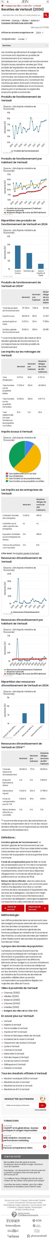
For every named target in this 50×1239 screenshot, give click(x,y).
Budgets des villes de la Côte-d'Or (21, 1011)
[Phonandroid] (37, 1236)
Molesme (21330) (12, 1000)
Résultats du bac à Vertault (17, 1082)
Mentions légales (24, 1207)
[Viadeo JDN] (37, 1230)
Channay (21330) (12, 993)
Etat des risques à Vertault (16, 1057)
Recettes (7, 45)
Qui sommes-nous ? (12, 1200)
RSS (44, 1205)
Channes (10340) (12, 1003)
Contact (11, 1203)
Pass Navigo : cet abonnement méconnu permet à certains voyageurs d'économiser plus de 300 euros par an (24, 1172)
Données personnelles (34, 1203)
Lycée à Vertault (11, 1046)
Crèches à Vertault (13, 1050)
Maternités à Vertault (14, 1054)
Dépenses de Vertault (34, 908)
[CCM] (37, 1220)
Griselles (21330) (11, 1007)
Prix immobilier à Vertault (16, 1028)
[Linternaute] (13, 1226)
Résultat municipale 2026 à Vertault (21, 1078)
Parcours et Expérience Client (17, 1147)
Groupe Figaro (37, 1207)
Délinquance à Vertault (15, 1064)
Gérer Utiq (25, 1205)
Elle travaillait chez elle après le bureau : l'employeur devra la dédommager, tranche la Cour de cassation (23, 1164)
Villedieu (25, 20)
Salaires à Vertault (12, 1025)
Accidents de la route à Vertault (19, 1039)
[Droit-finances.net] (37, 1225)
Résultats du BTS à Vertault (16, 1089)
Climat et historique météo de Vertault (22, 1036)
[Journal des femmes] (13, 1220)
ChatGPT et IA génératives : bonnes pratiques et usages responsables (20, 1128)
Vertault (37, 6)
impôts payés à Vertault (27, 553)
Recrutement (20, 1203)
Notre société (33, 1200)
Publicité (42, 1200)
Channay (16, 20)
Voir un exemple (40, 1110)
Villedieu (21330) (11, 996)
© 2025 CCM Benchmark (25, 1209)
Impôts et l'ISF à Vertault (15, 1032)
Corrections (12, 1207)
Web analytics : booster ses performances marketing (17, 1138)
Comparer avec (8, 39)
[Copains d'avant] (13, 1230)
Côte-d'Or (27, 6)
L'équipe (24, 1200)
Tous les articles (36, 1205)
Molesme (35, 20)
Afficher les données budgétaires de (17, 32)
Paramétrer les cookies (12, 1205)
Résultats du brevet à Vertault (18, 1086)
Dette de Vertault (11, 908)
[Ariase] (13, 1236)
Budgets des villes (13, 6)
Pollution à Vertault (13, 1068)
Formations (11, 1121)
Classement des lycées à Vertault (20, 1043)
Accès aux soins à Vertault (16, 1061)
